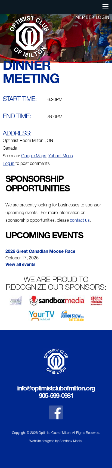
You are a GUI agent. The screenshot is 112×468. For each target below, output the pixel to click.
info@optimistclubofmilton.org (56, 389)
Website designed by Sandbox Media (55, 441)
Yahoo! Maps (60, 156)
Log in (8, 164)
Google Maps (33, 156)
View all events (20, 265)
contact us (80, 221)
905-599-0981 (56, 396)
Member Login (92, 17)
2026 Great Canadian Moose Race (40, 252)
